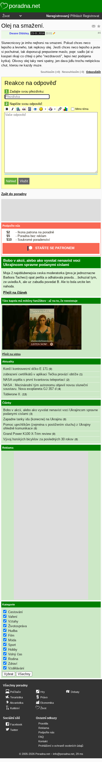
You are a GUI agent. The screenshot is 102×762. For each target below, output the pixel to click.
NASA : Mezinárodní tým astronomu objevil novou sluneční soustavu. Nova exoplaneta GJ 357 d (45, 387)
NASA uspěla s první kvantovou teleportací (34, 379)
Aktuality (8, 361)
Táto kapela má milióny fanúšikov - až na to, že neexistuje (39, 300)
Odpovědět (93, 71)
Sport (12, 645)
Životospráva (17, 626)
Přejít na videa (11, 354)
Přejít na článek (15, 292)
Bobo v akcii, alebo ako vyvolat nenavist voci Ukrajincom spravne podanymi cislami (41, 262)
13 (24, 394)
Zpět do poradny (13, 194)
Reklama (43, 727)
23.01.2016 (37, 33)
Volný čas (15, 654)
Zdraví (12, 663)
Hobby (12, 649)
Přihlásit (76, 16)
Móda (12, 640)
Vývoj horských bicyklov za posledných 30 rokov (38, 439)
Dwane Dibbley (19, 33)
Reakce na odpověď (30, 83)
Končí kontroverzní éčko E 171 (25, 369)
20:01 (49, 33)
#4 (99, 32)
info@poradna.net (63, 753)
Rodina (13, 659)
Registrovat (91, 16)
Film (11, 635)
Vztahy (13, 621)
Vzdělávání (16, 668)
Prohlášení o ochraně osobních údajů (60, 745)
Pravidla (43, 723)
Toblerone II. (12, 394)
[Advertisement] (51, 210)
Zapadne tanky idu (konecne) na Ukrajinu (32, 419)
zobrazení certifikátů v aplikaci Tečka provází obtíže (40, 374)
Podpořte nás (11, 225)
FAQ (41, 736)
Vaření (12, 617)
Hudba (12, 631)
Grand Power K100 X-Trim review (27, 434)
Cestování (15, 612)
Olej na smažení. (22, 25)
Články (6, 402)
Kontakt (43, 741)
